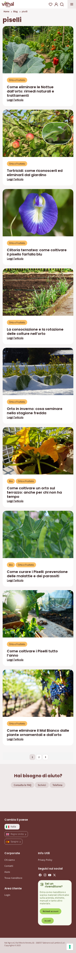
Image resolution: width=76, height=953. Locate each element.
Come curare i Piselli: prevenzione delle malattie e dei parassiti (37, 574)
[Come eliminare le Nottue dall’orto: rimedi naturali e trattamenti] (38, 49)
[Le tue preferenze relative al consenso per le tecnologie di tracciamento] (69, 946)
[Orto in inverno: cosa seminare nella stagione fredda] (38, 371)
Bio (11, 481)
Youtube (50, 875)
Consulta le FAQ (22, 785)
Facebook (40, 875)
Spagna (15, 841)
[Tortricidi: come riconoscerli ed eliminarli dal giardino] (38, 133)
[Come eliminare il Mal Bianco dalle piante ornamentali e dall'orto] (38, 693)
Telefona (57, 785)
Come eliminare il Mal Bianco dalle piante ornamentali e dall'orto (38, 732)
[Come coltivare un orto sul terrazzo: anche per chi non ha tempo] (38, 450)
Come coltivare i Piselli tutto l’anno (32, 653)
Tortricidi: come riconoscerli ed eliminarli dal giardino (35, 172)
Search (62, 4)
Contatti (8, 865)
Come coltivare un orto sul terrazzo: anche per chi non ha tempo (34, 492)
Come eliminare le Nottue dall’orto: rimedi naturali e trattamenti (30, 91)
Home (6, 11)
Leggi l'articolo (15, 100)
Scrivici (42, 785)
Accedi (48, 920)
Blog (15, 11)
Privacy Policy (45, 859)
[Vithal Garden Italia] (8, 4)
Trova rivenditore (13, 877)
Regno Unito (17, 834)
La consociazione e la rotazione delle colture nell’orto (35, 331)
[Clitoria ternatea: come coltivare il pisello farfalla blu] (38, 212)
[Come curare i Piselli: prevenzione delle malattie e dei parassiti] (38, 534)
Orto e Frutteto (17, 80)
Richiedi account (50, 911)
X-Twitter (54, 875)
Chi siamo (9, 859)
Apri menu (72, 4)
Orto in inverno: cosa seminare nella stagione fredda (34, 411)
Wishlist (50, 4)
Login (7, 894)
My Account (56, 4)
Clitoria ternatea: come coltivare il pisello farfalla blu (37, 252)
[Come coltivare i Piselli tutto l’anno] (38, 613)
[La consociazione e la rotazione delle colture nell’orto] (38, 292)
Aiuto (7, 871)
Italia (13, 826)
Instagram (45, 875)
